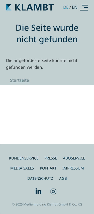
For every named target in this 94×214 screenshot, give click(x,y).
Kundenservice (23, 158)
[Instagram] (55, 191)
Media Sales (22, 168)
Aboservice (74, 158)
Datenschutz (40, 178)
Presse (50, 158)
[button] (84, 7)
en (74, 7)
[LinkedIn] (40, 191)
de (65, 7)
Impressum (73, 168)
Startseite (19, 80)
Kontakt (48, 168)
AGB (63, 178)
